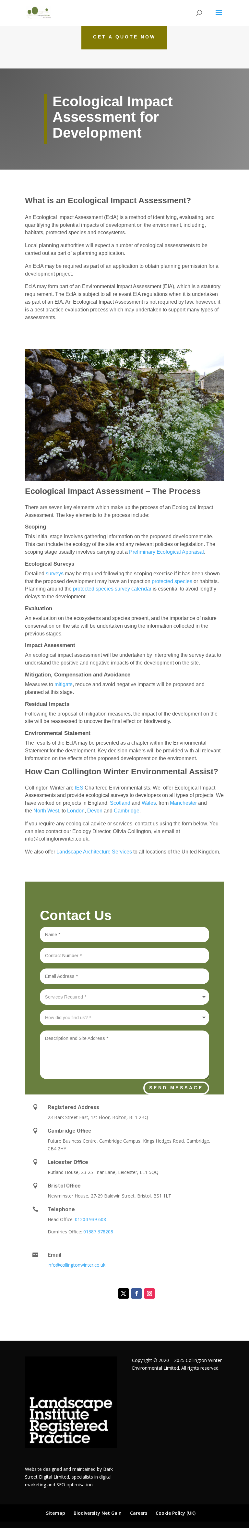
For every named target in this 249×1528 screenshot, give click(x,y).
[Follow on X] (123, 1293)
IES (79, 787)
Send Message (176, 1087)
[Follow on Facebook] (136, 1293)
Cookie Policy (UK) (176, 1513)
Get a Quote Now (124, 36)
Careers (138, 1513)
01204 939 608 (90, 1219)
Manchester (183, 803)
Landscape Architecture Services (94, 851)
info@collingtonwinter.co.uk (76, 1265)
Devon (94, 810)
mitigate (63, 684)
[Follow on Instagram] (149, 1293)
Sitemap (55, 1513)
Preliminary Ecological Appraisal (166, 552)
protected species (172, 581)
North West (45, 810)
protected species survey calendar (112, 588)
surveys (55, 573)
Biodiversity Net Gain (98, 1513)
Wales (149, 803)
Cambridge (126, 810)
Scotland (120, 803)
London (76, 810)
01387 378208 (98, 1232)
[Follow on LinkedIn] (107, 1293)
